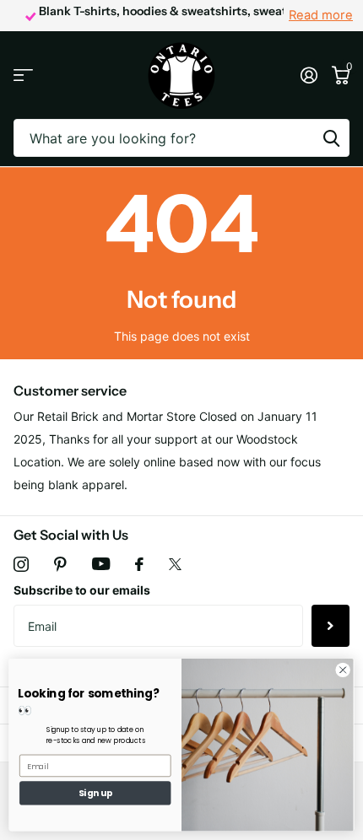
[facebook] (139, 564)
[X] (175, 564)
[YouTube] (101, 563)
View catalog (23, 75)
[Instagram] (21, 564)
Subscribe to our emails (82, 590)
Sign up (95, 793)
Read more (321, 15)
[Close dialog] (342, 669)
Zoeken (330, 138)
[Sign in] (308, 75)
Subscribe (330, 626)
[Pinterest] (60, 564)
